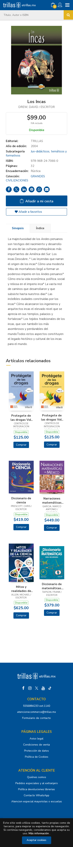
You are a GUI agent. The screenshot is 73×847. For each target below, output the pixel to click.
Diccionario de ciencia (21, 500)
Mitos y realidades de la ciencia (21, 589)
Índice (40, 228)
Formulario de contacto (36, 718)
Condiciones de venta (36, 745)
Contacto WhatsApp (36, 795)
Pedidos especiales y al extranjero (36, 783)
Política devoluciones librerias (36, 789)
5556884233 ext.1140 (36, 706)
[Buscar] (68, 15)
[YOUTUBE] (43, 688)
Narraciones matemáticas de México (52, 500)
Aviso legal (36, 738)
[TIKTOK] (50, 688)
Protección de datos (36, 751)
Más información (39, 833)
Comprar (21, 445)
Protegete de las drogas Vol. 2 (51, 417)
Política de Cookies (36, 757)
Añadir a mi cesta (38, 201)
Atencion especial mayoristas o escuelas (36, 801)
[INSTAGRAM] (30, 688)
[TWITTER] (37, 688)
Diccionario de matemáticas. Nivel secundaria (52, 586)
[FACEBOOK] (23, 688)
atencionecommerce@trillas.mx (36, 712)
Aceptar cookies (36, 840)
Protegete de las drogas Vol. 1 (21, 418)
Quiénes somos (36, 777)
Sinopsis (18, 228)
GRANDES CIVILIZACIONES (25, 178)
